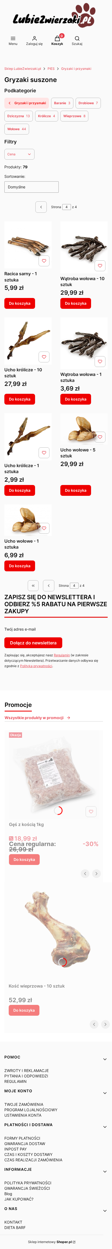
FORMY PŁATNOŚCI (22, 1138)
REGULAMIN (15, 1081)
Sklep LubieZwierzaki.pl (22, 69)
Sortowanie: (14, 176)
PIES (51, 69)
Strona (56, 207)
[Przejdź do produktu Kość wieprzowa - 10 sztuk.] (58, 931)
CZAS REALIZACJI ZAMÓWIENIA (33, 1160)
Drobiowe (88, 103)
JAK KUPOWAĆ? (18, 1199)
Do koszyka (19, 303)
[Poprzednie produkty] (48, 585)
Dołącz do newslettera (33, 642)
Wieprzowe (74, 116)
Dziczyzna (18, 116)
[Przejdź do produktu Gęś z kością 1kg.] (54, 774)
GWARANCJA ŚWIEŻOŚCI (27, 1188)
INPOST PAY (15, 1149)
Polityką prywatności (36, 666)
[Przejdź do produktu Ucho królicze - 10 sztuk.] (28, 341)
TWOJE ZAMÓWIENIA (23, 1104)
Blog (8, 1193)
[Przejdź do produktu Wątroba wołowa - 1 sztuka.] (84, 343)
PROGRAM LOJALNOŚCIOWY (30, 1109)
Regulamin (62, 655)
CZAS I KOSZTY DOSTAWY (28, 1154)
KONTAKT (13, 1222)
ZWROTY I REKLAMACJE (26, 1070)
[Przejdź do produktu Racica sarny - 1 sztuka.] (28, 244)
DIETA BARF (15, 1227)
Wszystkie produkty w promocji (34, 717)
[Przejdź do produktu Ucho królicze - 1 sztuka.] (28, 436)
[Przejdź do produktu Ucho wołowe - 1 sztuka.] (28, 520)
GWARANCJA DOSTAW (24, 1143)
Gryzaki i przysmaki (76, 69)
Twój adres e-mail (20, 629)
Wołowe (16, 129)
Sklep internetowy (50, 1242)
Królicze (46, 116)
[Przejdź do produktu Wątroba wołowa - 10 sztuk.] (84, 247)
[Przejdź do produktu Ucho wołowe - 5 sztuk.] (84, 429)
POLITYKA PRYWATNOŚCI (27, 1183)
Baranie (62, 103)
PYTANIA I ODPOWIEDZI (26, 1076)
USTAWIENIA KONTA (22, 1115)
